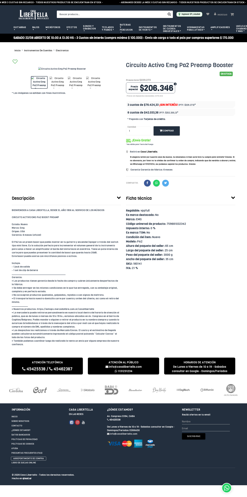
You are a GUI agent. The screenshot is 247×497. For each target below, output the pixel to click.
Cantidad (131, 127)
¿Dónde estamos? (20, 430)
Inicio (17, 50)
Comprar (168, 130)
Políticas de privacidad (24, 439)
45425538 (36, 369)
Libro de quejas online (23, 462)
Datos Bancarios (20, 434)
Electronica (62, 50)
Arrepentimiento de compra (28, 458)
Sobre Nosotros (20, 421)
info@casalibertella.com (125, 367)
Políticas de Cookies (22, 444)
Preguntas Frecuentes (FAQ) (26, 453)
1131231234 (124, 371)
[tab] (66, 197)
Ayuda (14, 448)
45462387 (62, 369)
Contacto (16, 425)
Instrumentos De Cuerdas (38, 50)
